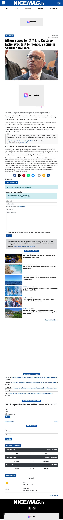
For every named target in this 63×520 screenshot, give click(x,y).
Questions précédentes (9, 421)
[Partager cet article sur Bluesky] (33, 175)
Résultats (56, 421)
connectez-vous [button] (22, 206)
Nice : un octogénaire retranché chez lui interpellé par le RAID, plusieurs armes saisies (39, 256)
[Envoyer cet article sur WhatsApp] (28, 175)
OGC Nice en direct (54, 8)
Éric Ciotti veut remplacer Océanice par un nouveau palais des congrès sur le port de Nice (33, 383)
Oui (7, 409)
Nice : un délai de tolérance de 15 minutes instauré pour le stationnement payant (31, 393)
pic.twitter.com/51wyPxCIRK (23, 141)
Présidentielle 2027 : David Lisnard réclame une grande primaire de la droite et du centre (38, 300)
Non (7, 411)
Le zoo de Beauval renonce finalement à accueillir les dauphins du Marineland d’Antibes (40, 289)
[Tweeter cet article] (19, 175)
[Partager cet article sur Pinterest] (23, 175)
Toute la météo (53, 495)
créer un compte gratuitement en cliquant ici (24, 247)
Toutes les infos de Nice (51, 320)
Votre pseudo (9, 201)
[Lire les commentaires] (48, 175)
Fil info (17, 8)
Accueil (6, 8)
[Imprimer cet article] (39, 175)
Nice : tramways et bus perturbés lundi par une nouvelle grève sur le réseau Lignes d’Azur (34, 377)
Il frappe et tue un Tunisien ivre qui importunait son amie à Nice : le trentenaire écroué (35, 388)
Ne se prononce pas (10, 414)
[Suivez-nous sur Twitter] (34, 509)
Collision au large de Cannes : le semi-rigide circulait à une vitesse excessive (39, 278)
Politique (40, 8)
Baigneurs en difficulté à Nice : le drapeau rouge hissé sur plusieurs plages (39, 267)
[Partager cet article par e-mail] (43, 175)
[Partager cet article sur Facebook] (14, 175)
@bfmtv (11, 141)
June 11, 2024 (24, 143)
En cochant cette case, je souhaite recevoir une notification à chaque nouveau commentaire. (29, 232)
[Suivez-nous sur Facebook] (29, 509)
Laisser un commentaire (11, 183)
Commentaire (9, 209)
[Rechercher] (58, 3)
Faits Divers (28, 8)
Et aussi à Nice (26, 265)
